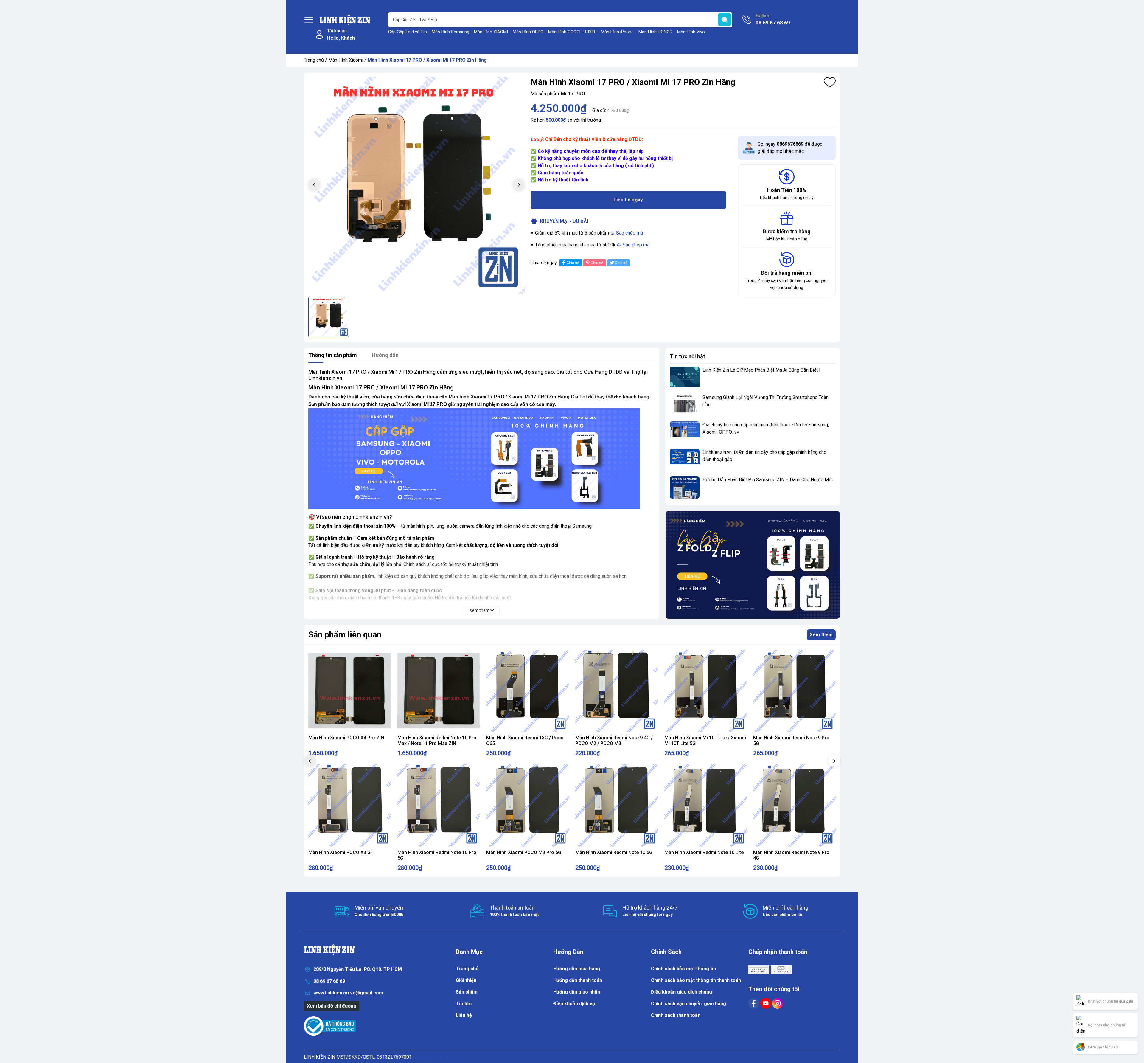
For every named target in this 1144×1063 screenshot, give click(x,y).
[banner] (752, 565)
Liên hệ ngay (628, 200)
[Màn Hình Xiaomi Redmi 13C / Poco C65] (527, 691)
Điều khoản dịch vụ (574, 1003)
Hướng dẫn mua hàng (576, 969)
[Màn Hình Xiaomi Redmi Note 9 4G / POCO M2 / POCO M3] (616, 691)
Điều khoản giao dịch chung (681, 992)
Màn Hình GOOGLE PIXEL (572, 32)
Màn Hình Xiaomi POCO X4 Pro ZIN (346, 738)
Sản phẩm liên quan (344, 635)
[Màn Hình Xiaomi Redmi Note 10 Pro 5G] (438, 805)
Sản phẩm (467, 992)
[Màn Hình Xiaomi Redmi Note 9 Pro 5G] (794, 691)
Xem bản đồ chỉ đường (331, 1006)
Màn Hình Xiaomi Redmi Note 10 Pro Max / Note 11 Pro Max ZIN (436, 740)
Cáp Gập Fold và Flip (407, 32)
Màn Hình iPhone (617, 32)
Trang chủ (314, 60)
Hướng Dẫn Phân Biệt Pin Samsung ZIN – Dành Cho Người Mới (767, 479)
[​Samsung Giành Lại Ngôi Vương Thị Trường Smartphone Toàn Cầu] (685, 405)
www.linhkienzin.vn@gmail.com (348, 993)
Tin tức (464, 1003)
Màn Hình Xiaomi (345, 60)
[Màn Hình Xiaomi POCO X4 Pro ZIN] (349, 691)
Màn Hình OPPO (528, 32)
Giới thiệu (466, 980)
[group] (416, 185)
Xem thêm (821, 634)
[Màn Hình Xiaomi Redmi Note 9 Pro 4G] (794, 805)
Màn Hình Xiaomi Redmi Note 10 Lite (704, 852)
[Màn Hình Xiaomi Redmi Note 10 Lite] (705, 805)
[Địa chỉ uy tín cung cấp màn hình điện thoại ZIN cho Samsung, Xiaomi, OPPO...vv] (685, 432)
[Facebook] (754, 1003)
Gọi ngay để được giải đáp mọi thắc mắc (790, 147)
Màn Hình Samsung (450, 32)
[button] (834, 761)
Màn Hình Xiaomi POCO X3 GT (341, 852)
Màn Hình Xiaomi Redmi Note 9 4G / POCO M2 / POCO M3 (614, 740)
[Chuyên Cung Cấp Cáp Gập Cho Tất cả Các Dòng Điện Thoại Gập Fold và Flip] (474, 458)
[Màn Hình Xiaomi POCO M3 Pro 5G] (527, 805)
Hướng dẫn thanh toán (577, 980)
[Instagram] (777, 1003)
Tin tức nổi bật (687, 356)
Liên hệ (464, 1015)
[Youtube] (766, 1003)
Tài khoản (341, 34)
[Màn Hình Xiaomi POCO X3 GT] (349, 805)
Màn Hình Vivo (691, 32)
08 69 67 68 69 (329, 981)
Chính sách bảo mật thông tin (683, 969)
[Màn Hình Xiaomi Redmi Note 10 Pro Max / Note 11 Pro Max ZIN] (438, 691)
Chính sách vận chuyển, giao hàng (688, 1003)
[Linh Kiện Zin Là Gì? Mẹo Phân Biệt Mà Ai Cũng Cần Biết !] (685, 378)
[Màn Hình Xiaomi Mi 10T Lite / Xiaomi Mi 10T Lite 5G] (705, 691)
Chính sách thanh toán (675, 1015)
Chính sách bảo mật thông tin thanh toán (696, 980)
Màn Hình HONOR (655, 32)
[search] (724, 19)
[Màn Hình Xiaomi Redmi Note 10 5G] (616, 805)
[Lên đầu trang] (1133, 975)
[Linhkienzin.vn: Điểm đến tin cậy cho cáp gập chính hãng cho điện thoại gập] (685, 460)
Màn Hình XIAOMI (491, 32)
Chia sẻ (573, 263)
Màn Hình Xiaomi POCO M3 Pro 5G (523, 852)
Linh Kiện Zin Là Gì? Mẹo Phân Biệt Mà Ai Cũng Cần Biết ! (761, 370)
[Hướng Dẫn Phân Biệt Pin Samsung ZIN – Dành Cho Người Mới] (685, 487)
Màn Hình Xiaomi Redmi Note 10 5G (613, 852)
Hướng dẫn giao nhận (576, 992)
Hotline (773, 19)
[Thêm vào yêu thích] (830, 82)
